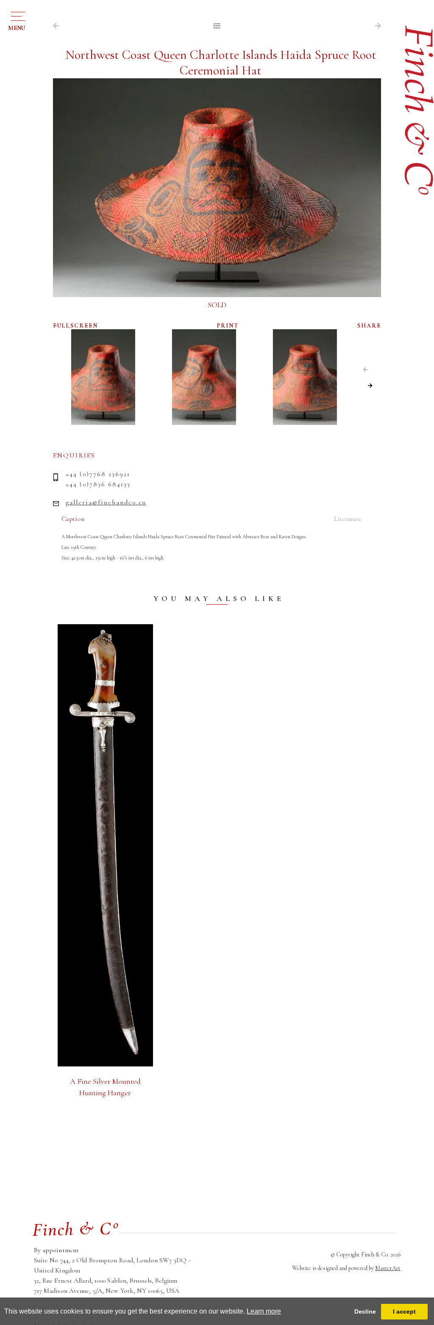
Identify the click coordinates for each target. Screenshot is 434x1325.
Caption (72, 519)
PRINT (228, 325)
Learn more (264, 1311)
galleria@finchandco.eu (106, 502)
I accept (404, 1311)
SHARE (369, 325)
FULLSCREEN (75, 325)
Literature (348, 519)
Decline (365, 1311)
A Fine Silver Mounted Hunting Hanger (105, 1087)
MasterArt (388, 1268)
